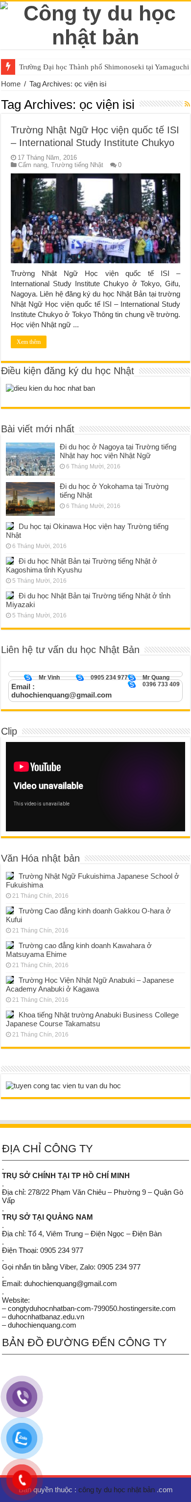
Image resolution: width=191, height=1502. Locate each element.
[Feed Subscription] (187, 104)
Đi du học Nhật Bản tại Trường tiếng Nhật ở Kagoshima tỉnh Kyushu (81, 565)
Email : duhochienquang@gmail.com (61, 690)
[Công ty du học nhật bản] (95, 23)
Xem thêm (29, 341)
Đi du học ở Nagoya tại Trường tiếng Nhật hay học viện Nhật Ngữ (118, 451)
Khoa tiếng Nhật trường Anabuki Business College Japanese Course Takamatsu (92, 1019)
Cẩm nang (32, 165)
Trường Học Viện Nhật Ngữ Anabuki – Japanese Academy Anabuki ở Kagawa (90, 984)
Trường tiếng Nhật (77, 165)
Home (11, 84)
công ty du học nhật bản (117, 1489)
